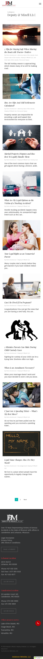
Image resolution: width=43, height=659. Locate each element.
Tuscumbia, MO (7, 630)
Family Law (34, 160)
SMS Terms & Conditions (10, 543)
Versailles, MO (6, 633)
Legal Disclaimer (7, 538)
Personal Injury (24, 60)
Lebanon (17, 533)
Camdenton (5, 533)
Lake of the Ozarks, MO (10, 624)
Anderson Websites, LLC (21, 657)
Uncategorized (22, 466)
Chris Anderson (11, 55)
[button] (40, 4)
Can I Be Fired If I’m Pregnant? (17, 302)
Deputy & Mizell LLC (27, 57)
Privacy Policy (6, 540)
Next (25, 499)
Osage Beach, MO (8, 627)
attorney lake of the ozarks (26, 55)
